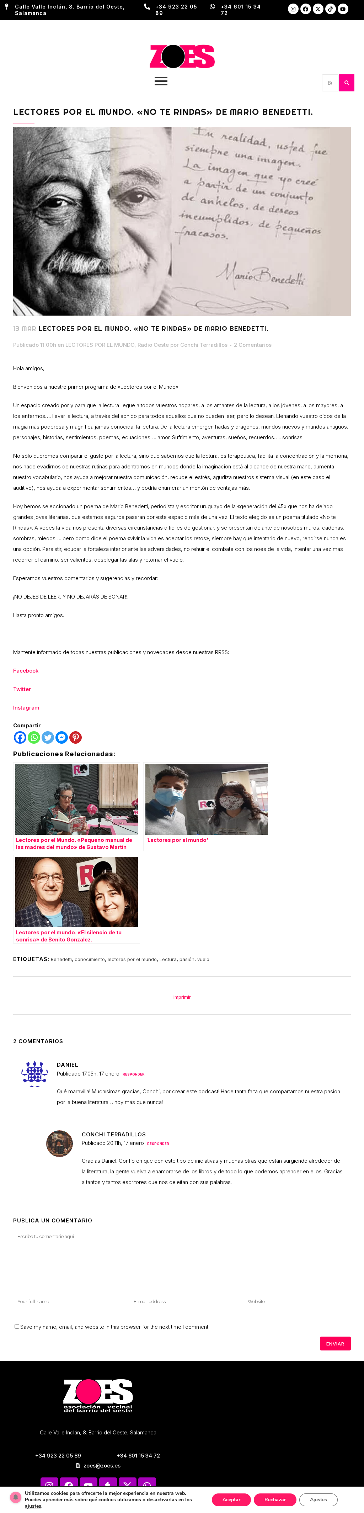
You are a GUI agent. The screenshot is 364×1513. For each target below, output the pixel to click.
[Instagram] (293, 9)
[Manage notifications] (15, 1497)
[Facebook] (305, 9)
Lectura (168, 959)
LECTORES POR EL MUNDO (99, 344)
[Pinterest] (75, 737)
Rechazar (275, 1499)
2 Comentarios (253, 344)
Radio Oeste (153, 344)
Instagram (26, 707)
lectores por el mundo (132, 959)
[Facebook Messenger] (61, 737)
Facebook (25, 670)
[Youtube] (343, 9)
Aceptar (231, 1499)
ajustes (33, 1506)
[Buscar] (346, 82)
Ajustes (318, 1499)
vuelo (203, 959)
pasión (187, 959)
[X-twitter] (318, 9)
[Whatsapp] (34, 737)
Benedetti (61, 959)
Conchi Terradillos (204, 344)
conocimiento (90, 959)
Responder (134, 1074)
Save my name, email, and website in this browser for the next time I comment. (114, 1326)
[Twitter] (48, 737)
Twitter (22, 689)
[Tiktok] (330, 9)
